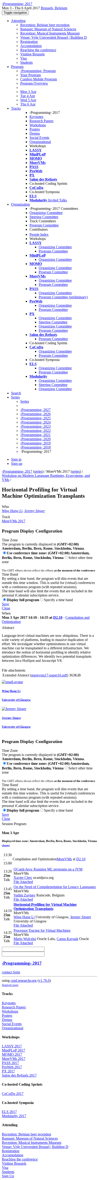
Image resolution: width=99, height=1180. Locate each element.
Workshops (37, 125)
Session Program (14, 824)
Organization (20, 204)
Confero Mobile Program (38, 79)
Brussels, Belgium (54, 8)
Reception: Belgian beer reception (45, 25)
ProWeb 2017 (12, 1067)
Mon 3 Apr (28, 92)
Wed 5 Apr (28, 100)
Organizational (40, 142)
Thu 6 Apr (27, 104)
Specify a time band (58, 600)
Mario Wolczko (25, 939)
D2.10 (57, 617)
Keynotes (36, 117)
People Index (39, 234)
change (6, 845)
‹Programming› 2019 (35, 443)
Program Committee (44, 225)
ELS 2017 (9, 1112)
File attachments (13, 670)
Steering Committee (43, 217)
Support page (10, 985)
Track (6, 517)
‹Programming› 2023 (35, 426)
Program (17, 67)
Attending (18, 21)
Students (26, 62)
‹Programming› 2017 (17, 471)
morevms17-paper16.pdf (49, 675)
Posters (34, 129)
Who (5, 507)
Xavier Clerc (23, 878)
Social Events (39, 138)
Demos (34, 133)
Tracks (16, 108)
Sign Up (8, 1176)
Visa (23, 58)
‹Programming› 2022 (35, 431)
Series (24, 401)
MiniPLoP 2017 (13, 1050)
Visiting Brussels (32, 54)
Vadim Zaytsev (24, 895)
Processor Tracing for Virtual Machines (42, 930)
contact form (11, 972)
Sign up (16, 464)
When (6, 613)
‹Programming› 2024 (35, 422)
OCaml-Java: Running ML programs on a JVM (48, 869)
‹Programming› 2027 (35, 410)
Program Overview (34, 83)
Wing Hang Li (12, 511)
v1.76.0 (44, 980)
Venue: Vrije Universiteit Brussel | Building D (53, 37)
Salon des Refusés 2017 (19, 1075)
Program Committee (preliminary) (63, 297)
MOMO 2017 (12, 1054)
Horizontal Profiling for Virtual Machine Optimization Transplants (45, 907)
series (38, 471)
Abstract (8, 628)
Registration (29, 42)
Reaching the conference (38, 50)
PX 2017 (8, 1071)
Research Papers (41, 121)
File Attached (23, 882)
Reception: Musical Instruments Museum (50, 33)
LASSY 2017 (12, 1046)
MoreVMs (64, 859)
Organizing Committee (46, 213)
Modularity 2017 (14, 1116)
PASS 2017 (10, 1063)
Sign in (16, 459)
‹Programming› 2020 (35, 439)
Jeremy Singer (34, 511)
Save (5, 604)
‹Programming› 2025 (35, 418)
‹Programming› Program (38, 71)
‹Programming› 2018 (35, 447)
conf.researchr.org (24, 980)
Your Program (30, 75)
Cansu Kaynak (67, 939)
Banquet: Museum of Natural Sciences (48, 29)
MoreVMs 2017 (13, 521)
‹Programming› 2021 (35, 435)
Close (6, 608)
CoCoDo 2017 (12, 1094)
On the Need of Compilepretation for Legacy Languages (55, 887)
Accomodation (31, 46)
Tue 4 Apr (27, 96)
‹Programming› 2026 (35, 414)
